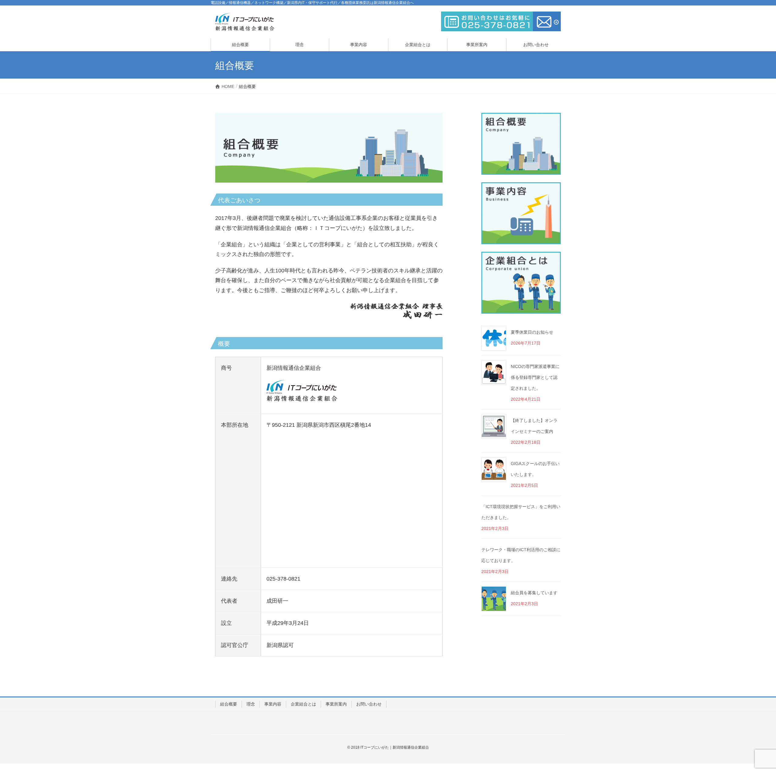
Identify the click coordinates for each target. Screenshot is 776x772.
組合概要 (228, 704)
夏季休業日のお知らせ (532, 332)
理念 (250, 704)
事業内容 (272, 704)
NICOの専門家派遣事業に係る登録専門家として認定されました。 (535, 377)
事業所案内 (336, 704)
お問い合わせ (369, 704)
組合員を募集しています (534, 592)
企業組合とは (303, 704)
